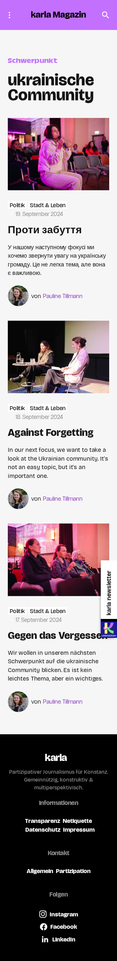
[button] (11, 15)
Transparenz (42, 821)
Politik (17, 205)
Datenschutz (42, 829)
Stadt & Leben (47, 205)
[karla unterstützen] (109, 630)
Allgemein (40, 871)
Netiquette (77, 821)
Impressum (79, 829)
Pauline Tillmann (63, 296)
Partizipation (73, 871)
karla (56, 757)
